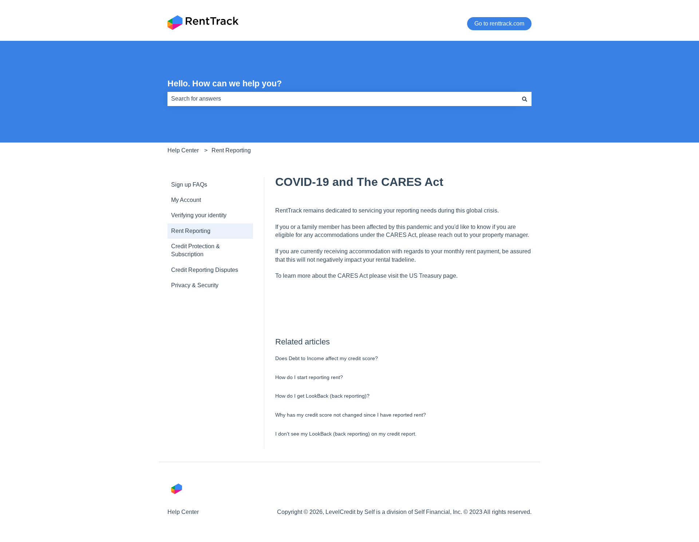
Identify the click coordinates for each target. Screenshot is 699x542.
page (449, 276)
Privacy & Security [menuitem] (194, 285)
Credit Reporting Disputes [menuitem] (204, 270)
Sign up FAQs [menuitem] (189, 185)
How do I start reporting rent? (309, 377)
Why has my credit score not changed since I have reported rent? (350, 415)
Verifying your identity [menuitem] (198, 215)
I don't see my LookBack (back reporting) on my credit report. (345, 434)
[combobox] (342, 99)
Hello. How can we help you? (224, 83)
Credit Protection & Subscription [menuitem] (195, 250)
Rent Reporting (231, 150)
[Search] (525, 99)
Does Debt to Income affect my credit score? (326, 358)
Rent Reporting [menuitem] (190, 231)
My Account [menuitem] (186, 200)
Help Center (183, 150)
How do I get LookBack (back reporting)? (322, 396)
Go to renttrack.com (499, 23)
